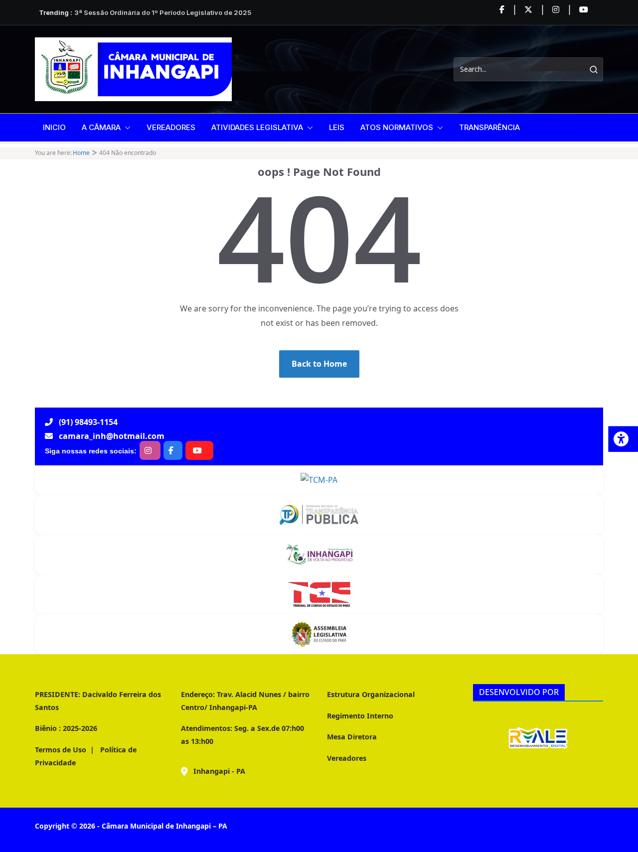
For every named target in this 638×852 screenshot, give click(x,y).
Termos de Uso (60, 749)
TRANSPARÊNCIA (489, 127)
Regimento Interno (360, 715)
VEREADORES (171, 127)
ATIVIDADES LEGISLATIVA (257, 127)
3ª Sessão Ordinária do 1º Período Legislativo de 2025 (162, 12)
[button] (126, 128)
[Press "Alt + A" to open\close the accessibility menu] (623, 439)
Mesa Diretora (352, 736)
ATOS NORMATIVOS (396, 127)
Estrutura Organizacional (371, 694)
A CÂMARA (101, 127)
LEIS (336, 127)
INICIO (54, 127)
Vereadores (346, 758)
